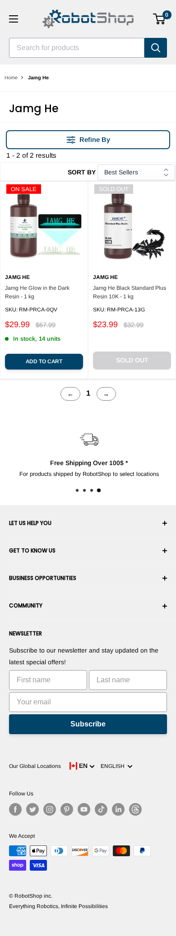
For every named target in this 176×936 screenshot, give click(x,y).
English (114, 766)
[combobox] (76, 48)
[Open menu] (13, 19)
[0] (159, 19)
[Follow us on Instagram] (49, 809)
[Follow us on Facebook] (15, 809)
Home (11, 77)
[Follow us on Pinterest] (66, 809)
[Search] (155, 48)
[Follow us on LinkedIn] (118, 809)
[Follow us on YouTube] (84, 809)
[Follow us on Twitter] (32, 809)
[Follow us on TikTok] (101, 809)
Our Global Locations (35, 766)
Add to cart (44, 361)
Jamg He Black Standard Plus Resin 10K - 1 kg (129, 292)
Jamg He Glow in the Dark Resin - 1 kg (37, 292)
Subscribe (88, 724)
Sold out (132, 360)
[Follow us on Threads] (135, 809)
